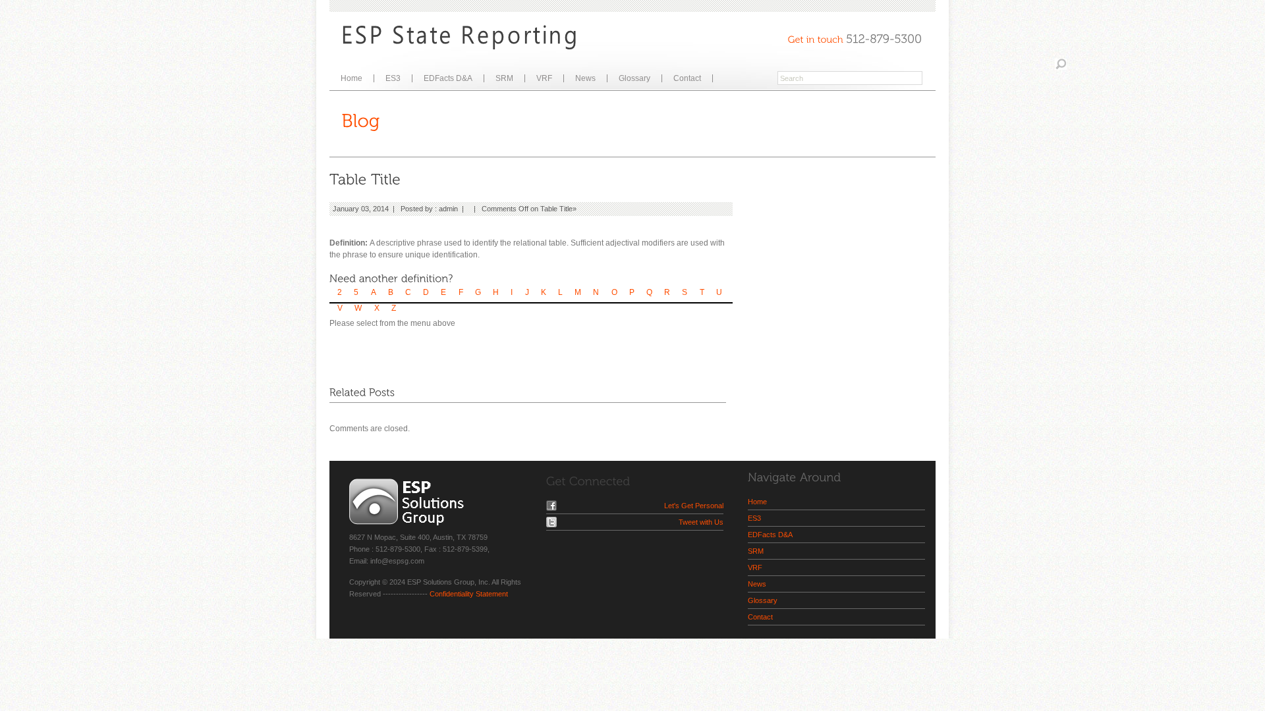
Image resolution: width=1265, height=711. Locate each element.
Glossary (634, 78)
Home (351, 78)
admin (448, 209)
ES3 (393, 78)
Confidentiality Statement (469, 594)
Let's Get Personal (693, 506)
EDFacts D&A (448, 78)
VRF (544, 78)
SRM (504, 78)
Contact (687, 78)
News (585, 78)
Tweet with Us (701, 522)
